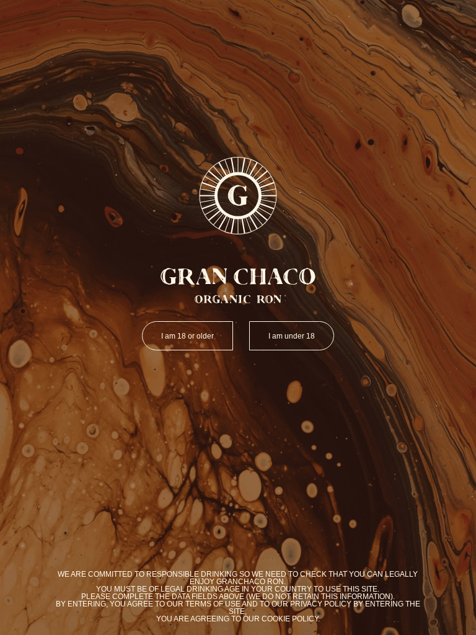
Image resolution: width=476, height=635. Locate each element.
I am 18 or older (187, 336)
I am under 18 (291, 336)
